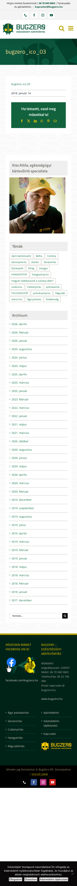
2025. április (19, 374)
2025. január (19, 391)
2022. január (19, 416)
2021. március (20, 433)
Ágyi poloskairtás (18, 712)
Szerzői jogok (40, 774)
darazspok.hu (19, 262)
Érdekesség (52, 299)
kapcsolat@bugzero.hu (49, 6)
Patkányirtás (34, 287)
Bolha (39, 256)
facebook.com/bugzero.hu (22, 680)
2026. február (20, 332)
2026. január (19, 340)
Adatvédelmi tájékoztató (51, 723)
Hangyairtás (15, 737)
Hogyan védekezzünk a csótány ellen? (32, 280)
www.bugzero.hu (52, 699)
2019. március (20, 541)
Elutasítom (30, 879)
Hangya (43, 268)
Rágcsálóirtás (16, 746)
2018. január (19, 592)
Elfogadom (15, 879)
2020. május (19, 466)
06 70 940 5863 (47, 3)
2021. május (19, 424)
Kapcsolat (50, 734)
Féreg (31, 268)
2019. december (22, 500)
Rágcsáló (60, 293)
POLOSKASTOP (19, 293)
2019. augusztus (22, 516)
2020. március (20, 483)
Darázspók (17, 268)
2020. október (20, 441)
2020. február (20, 491)
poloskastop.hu (41, 293)
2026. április (19, 324)
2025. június (19, 357)
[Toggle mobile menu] (71, 28)
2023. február (20, 399)
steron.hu (16, 299)
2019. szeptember (23, 508)
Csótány (51, 256)
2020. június (19, 458)
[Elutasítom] (72, 874)
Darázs (35, 262)
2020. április (19, 474)
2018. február (20, 583)
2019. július (19, 525)
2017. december (22, 600)
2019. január (19, 558)
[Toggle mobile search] (61, 28)
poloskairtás (53, 287)
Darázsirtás (50, 262)
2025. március (20, 382)
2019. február (20, 550)
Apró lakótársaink (21, 256)
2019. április (19, 533)
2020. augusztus (22, 449)
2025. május (19, 366)
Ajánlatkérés (51, 712)
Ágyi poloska (34, 299)
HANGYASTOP (19, 274)
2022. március (20, 408)
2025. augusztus (22, 349)
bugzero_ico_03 (20, 84)
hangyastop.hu (40, 274)
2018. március (20, 575)
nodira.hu (16, 287)
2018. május (19, 567)
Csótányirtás (15, 729)
